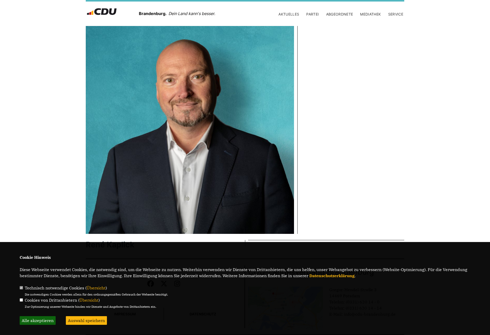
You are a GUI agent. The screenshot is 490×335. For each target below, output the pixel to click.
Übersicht (96, 287)
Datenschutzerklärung (331, 275)
